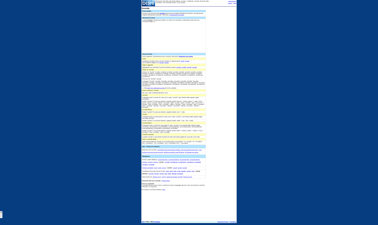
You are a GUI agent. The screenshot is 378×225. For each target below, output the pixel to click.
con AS (164, 177)
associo (155, 162)
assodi (182, 61)
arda (166, 173)
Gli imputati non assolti (191, 152)
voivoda (161, 173)
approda (183, 171)
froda (175, 171)
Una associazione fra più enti (189, 150)
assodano (145, 164)
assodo (187, 61)
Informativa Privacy (223, 222)
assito (159, 168)
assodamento (182, 162)
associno (144, 162)
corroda (188, 171)
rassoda (194, 67)
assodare (162, 13)
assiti (155, 168)
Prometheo (156, 222)
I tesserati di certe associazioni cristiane (168, 150)
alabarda (174, 173)
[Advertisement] (221, 36)
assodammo (190, 162)
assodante (151, 164)
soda (192, 171)
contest (230, 3)
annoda (166, 62)
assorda (189, 67)
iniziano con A (157, 177)
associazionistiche (173, 159)
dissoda (156, 173)
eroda (171, 171)
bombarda (180, 173)
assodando (198, 162)
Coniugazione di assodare (176, 15)
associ (164, 168)
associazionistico (195, 159)
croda (167, 171)
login (164, 189)
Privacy (1, 215)
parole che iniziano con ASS (174, 177)
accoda (161, 62)
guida (234, 3)
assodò (185, 168)
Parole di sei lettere (147, 168)
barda (169, 173)
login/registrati (232, 1)
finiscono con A (187, 177)
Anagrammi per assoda (186, 56)
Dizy (143, 222)
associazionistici (184, 159)
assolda (184, 67)
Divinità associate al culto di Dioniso (174, 152)
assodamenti (174, 162)
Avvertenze (233, 222)
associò (150, 162)
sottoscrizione (166, 180)
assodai (178, 67)
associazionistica (163, 159)
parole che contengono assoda (155, 88)
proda (178, 171)
